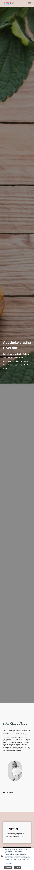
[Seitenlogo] (9, 3)
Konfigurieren (8, 863)
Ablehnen (17, 867)
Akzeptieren (8, 867)
